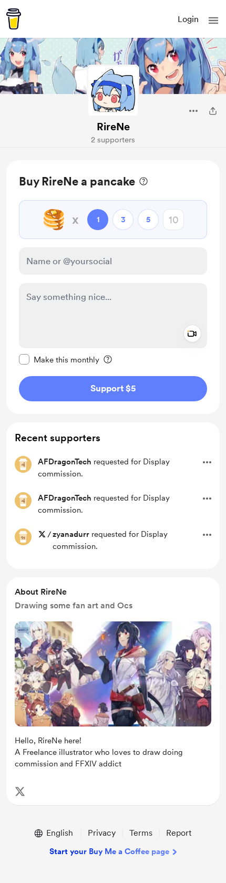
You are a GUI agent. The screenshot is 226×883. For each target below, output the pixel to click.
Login (188, 19)
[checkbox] (59, 359)
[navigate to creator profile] (113, 91)
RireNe (113, 126)
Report (178, 833)
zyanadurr (71, 534)
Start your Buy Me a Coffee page (109, 851)
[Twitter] (20, 791)
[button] (213, 20)
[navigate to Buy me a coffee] (13, 18)
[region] (113, 287)
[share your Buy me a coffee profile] (213, 110)
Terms (140, 833)
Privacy (102, 833)
